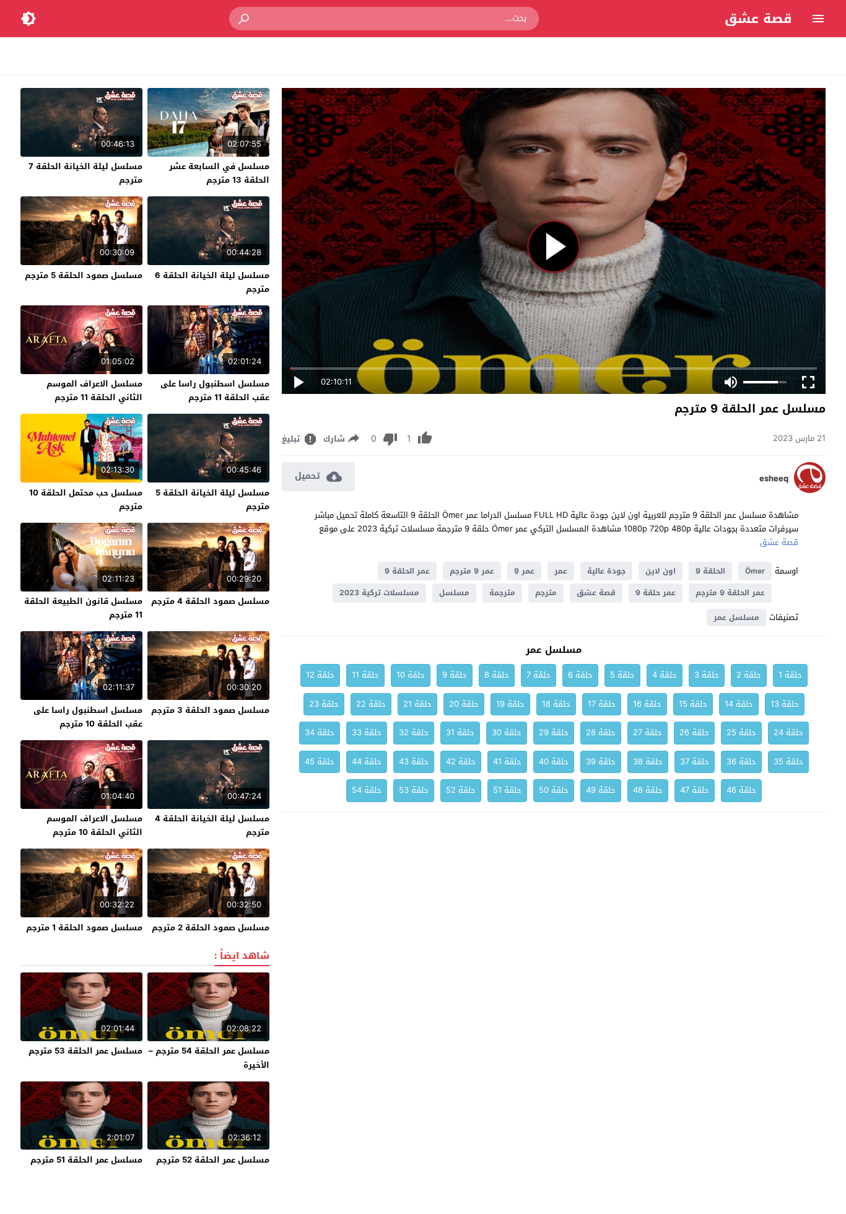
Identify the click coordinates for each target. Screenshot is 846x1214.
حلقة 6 (580, 675)
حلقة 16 (647, 704)
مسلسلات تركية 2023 (379, 593)
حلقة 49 (601, 790)
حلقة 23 (324, 704)
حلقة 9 (454, 675)
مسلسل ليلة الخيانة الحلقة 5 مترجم (212, 499)
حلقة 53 (414, 790)
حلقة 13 (784, 704)
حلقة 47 (694, 790)
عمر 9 (524, 571)
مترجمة (502, 593)
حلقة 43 (414, 761)
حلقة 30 (506, 732)
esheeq (773, 479)
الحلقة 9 (710, 571)
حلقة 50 (554, 790)
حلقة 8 (496, 675)
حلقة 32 (414, 732)
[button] (244, 18)
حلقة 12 (320, 675)
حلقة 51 (507, 790)
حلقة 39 (601, 761)
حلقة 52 (461, 790)
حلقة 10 (410, 675)
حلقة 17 (602, 704)
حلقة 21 (417, 704)
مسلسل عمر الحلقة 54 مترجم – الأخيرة (209, 1057)
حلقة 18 (556, 704)
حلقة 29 (554, 732)
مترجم (546, 593)
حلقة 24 (788, 732)
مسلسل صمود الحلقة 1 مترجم (84, 927)
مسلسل (454, 593)
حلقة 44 (367, 761)
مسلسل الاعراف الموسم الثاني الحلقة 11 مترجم (94, 390)
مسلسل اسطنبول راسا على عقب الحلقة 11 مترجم (214, 390)
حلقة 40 (554, 761)
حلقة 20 (464, 704)
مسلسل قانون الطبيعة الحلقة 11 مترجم (83, 607)
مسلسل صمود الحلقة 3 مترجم (210, 710)
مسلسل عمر (736, 617)
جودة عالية (606, 571)
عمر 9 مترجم (472, 571)
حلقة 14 (739, 704)
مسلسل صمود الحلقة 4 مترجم (210, 601)
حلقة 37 (694, 761)
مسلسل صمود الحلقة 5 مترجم (83, 275)
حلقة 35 (788, 761)
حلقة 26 (694, 732)
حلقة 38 (648, 761)
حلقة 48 (648, 790)
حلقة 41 (507, 761)
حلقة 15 (693, 704)
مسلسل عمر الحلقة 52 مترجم (212, 1160)
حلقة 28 (601, 732)
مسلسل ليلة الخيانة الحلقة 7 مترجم (85, 173)
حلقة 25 (741, 732)
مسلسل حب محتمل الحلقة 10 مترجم (85, 499)
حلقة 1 (790, 675)
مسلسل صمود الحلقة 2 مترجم (210, 927)
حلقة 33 (367, 732)
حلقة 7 (538, 675)
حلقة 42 (461, 761)
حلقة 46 (741, 790)
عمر (560, 571)
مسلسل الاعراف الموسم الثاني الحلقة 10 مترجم (94, 825)
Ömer (755, 571)
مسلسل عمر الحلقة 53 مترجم (85, 1051)
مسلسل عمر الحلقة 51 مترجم (86, 1160)
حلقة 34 (319, 732)
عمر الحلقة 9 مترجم (730, 593)
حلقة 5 (622, 675)
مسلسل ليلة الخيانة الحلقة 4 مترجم (212, 825)
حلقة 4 (664, 675)
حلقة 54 (367, 790)
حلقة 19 (510, 704)
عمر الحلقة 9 (407, 571)
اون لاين (660, 571)
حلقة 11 (365, 675)
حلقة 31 (460, 732)
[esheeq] (810, 490)
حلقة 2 (748, 675)
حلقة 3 (706, 675)
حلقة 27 (647, 732)
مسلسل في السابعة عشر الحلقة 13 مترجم (219, 173)
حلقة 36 (741, 761)
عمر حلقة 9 (655, 593)
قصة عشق (758, 18)
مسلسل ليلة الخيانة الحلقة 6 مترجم (212, 282)
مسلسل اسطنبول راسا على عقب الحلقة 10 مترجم (87, 716)
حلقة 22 (371, 704)
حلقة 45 (319, 761)
